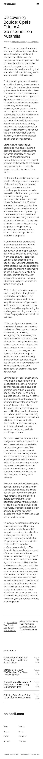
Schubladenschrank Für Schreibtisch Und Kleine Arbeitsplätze (15, 660)
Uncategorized (33, 42)
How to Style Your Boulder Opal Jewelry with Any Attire (10, 626)
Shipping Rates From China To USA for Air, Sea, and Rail (17, 696)
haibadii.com (10, 3)
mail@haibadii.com (19, 42)
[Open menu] (38, 4)
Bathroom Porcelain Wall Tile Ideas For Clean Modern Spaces (15, 672)
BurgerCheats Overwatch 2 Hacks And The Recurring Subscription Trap (17, 684)
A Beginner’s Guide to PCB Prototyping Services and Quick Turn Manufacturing (29, 625)
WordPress (35, 754)
